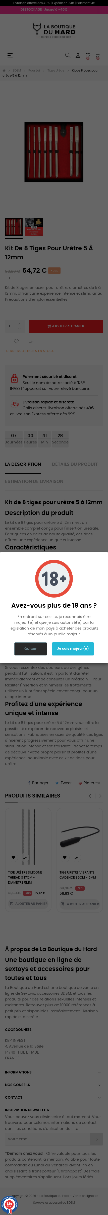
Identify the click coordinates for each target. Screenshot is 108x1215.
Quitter (30, 649)
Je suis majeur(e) (73, 648)
